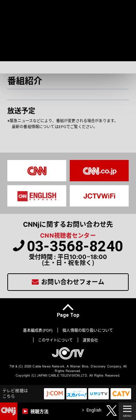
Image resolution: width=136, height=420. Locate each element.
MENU (127, 416)
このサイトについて (55, 340)
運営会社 (90, 340)
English (93, 410)
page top (68, 315)
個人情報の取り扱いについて (87, 330)
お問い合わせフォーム (72, 282)
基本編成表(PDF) (38, 330)
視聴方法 (39, 411)
